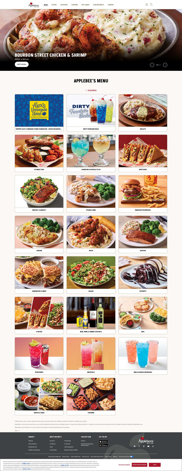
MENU (46, 5)
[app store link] (103, 441)
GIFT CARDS (85, 5)
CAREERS (111, 5)
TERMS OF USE (26, 463)
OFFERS (54, 5)
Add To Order (21, 64)
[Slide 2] (158, 64)
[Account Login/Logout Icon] (146, 4)
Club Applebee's (69, 447)
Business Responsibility (71, 450)
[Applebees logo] (33, 4)
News (51, 447)
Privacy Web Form (75, 456)
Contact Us (53, 444)
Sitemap (115, 456)
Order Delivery (32, 444)
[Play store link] (103, 445)
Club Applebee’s (98, 5)
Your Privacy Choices (124, 456)
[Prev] (152, 65)
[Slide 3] (160, 64)
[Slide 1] (157, 64)
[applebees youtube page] (148, 446)
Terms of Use (85, 456)
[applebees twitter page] (139, 446)
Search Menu (92, 90)
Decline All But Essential (139, 465)
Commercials (53, 450)
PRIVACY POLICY (27, 469)
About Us (52, 441)
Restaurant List (32, 447)
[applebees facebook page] (134, 446)
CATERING (74, 5)
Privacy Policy (65, 456)
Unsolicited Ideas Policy (97, 456)
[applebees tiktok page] (152, 446)
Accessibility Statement (54, 456)
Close (154, 465)
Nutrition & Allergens (34, 450)
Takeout (30, 441)
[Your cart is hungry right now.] (151, 4)
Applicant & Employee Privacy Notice (87, 444)
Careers (83, 441)
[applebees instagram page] (143, 446)
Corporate (67, 444)
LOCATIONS (64, 5)
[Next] (165, 65)
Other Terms (108, 456)
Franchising (67, 441)
